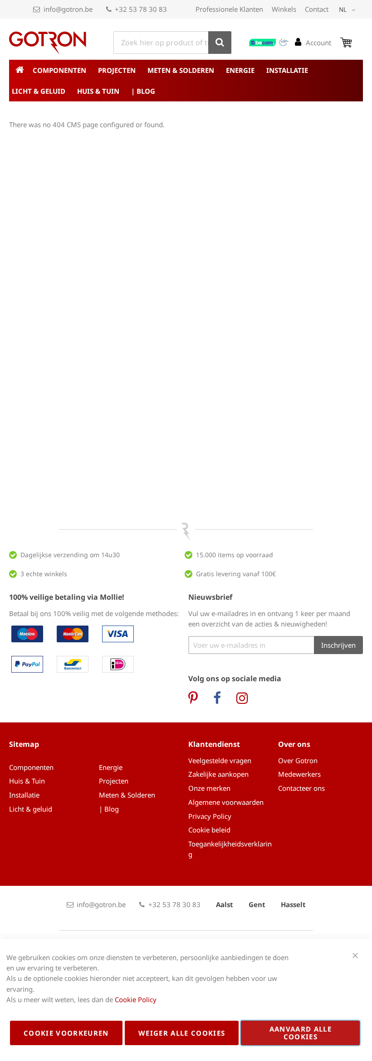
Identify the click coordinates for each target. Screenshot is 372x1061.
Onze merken (209, 788)
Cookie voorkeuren (66, 1032)
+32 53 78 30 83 (141, 9)
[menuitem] (62, 70)
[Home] (19, 70)
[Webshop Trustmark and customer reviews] (269, 42)
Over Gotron (298, 760)
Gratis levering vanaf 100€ (236, 573)
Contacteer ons (301, 788)
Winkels (284, 9)
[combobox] (172, 42)
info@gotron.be (68, 9)
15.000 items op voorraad (234, 554)
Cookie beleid (209, 829)
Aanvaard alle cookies (300, 1032)
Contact (316, 9)
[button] (348, 10)
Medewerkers (299, 774)
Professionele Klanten (229, 9)
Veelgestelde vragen (219, 760)
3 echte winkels (43, 573)
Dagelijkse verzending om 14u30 (70, 554)
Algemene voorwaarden (226, 802)
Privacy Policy (209, 816)
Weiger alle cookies (181, 1032)
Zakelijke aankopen (218, 774)
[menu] (186, 80)
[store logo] (47, 43)
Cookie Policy (136, 999)
